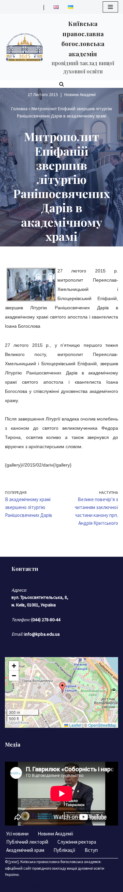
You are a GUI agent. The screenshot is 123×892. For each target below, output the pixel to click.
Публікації (64, 850)
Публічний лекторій (27, 842)
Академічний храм (25, 850)
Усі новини (17, 833)
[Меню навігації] (110, 7)
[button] (62, 687)
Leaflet (74, 725)
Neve (34, 885)
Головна (19, 109)
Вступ (91, 850)
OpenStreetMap (102, 725)
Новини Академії (80, 94)
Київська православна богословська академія (60, 861)
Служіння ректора (76, 842)
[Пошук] (61, 84)
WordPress (83, 885)
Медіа (12, 744)
